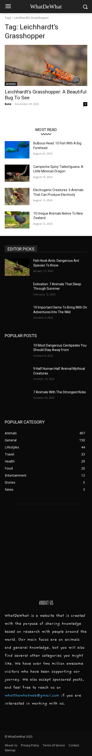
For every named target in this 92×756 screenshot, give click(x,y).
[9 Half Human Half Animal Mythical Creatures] (17, 375)
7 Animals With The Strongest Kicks (59, 392)
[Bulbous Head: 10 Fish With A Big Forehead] (17, 149)
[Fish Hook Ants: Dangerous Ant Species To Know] (17, 267)
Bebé (8, 104)
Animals (11, 83)
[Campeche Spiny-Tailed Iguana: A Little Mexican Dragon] (17, 173)
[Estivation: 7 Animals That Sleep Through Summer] (17, 290)
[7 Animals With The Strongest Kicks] (17, 398)
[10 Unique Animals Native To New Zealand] (17, 220)
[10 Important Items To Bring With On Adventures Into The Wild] (17, 314)
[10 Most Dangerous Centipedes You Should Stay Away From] (17, 352)
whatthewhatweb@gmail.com (32, 695)
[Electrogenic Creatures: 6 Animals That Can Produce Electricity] (17, 196)
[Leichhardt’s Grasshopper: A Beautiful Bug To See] (46, 65)
